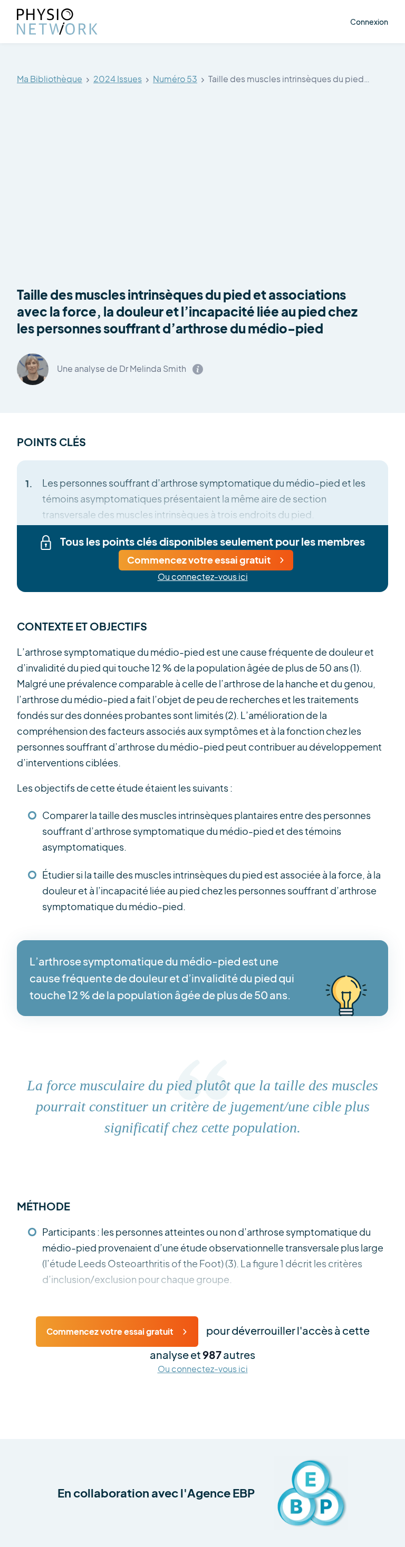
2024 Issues (117, 79)
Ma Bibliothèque (49, 79)
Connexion (369, 21)
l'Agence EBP (217, 1492)
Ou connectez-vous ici (203, 577)
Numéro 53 (175, 79)
